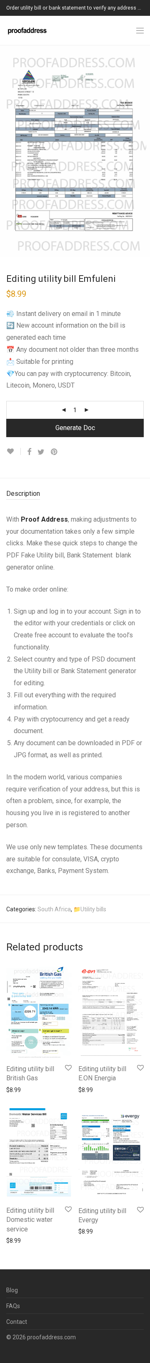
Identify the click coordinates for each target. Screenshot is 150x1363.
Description (23, 493)
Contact (16, 1321)
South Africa (54, 909)
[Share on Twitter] (41, 452)
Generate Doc (75, 428)
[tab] (75, 494)
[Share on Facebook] (29, 452)
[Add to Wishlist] (13, 451)
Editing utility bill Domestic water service (30, 1219)
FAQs (13, 1306)
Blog (12, 1290)
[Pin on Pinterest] (54, 452)
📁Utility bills (89, 909)
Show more (17, 1089)
